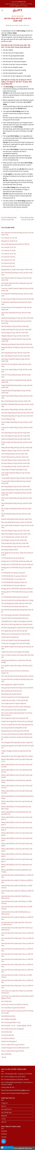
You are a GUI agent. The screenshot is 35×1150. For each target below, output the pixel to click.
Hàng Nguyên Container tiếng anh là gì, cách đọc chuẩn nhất (16, 340)
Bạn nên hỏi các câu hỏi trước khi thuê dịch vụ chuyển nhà (15, 672)
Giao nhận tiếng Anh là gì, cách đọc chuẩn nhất (15, 356)
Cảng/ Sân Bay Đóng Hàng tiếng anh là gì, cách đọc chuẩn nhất (16, 386)
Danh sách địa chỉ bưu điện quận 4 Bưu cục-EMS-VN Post (17, 971)
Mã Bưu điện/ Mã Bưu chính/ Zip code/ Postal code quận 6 (16, 845)
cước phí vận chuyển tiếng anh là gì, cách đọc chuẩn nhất (17, 428)
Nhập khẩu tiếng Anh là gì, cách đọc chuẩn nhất (15, 534)
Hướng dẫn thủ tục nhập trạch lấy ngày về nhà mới (16, 621)
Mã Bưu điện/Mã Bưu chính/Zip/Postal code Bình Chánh (16, 781)
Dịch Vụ (3, 1106)
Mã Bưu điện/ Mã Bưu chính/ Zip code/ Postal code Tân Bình (16, 792)
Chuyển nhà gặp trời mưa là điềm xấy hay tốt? (15, 1048)
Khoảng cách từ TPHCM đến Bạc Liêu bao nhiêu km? (17, 564)
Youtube (3, 1137)
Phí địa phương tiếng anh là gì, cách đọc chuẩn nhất (17, 416)
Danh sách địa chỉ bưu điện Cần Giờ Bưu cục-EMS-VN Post (17, 892)
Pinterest (4, 1134)
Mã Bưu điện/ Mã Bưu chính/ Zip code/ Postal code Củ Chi (16, 760)
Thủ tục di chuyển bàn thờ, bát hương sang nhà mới (17, 724)
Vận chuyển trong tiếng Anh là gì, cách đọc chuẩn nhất (16, 510)
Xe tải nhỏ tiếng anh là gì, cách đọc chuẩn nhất (15, 460)
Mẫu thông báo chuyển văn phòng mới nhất (14, 718)
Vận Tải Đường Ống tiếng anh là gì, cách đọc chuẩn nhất (16, 274)
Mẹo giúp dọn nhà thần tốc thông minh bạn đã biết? (17, 688)
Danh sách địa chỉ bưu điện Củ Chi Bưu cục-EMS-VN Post (17, 881)
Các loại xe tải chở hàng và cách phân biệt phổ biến (16, 734)
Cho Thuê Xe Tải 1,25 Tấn (9, 238)
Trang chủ (4, 1103)
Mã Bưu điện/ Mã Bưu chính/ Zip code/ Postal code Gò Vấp (16, 802)
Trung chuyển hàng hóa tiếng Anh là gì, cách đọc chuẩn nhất (16, 482)
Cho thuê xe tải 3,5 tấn (8, 263)
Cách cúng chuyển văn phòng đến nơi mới (14, 728)
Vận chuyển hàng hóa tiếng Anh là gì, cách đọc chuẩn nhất (17, 526)
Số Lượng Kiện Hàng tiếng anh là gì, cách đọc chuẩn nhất (17, 295)
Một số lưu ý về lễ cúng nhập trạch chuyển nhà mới (16, 624)
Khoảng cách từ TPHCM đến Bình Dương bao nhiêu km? (17, 593)
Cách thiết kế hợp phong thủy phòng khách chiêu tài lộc (17, 611)
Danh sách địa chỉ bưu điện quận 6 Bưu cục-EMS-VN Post (17, 960)
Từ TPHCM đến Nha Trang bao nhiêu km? (14, 576)
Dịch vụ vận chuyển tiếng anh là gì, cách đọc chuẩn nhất (16, 371)
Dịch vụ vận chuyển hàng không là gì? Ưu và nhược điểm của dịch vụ (16, 714)
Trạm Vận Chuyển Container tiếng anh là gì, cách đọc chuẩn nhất (17, 289)
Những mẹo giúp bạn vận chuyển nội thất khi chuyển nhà (17, 747)
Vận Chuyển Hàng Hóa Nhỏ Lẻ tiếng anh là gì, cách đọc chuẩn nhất (16, 284)
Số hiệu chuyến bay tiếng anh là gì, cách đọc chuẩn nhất (16, 443)
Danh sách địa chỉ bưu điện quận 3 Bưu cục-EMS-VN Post (17, 981)
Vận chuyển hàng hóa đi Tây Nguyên (12, 1029)
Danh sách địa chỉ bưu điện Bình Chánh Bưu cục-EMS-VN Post (16, 897)
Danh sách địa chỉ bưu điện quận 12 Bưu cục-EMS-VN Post (17, 934)
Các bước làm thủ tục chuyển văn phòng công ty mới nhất (17, 680)
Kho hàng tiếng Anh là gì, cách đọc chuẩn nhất (15, 546)
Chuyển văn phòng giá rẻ (9, 1041)
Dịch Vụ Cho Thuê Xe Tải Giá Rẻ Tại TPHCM (14, 1004)
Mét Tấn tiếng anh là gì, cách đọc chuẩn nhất (15, 326)
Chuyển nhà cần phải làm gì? (10, 637)
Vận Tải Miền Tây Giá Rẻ (8, 1019)
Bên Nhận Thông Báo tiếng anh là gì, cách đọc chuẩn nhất (17, 405)
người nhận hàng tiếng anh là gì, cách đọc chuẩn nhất (16, 314)
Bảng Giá (4, 1116)
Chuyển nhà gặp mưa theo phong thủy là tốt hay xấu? (16, 752)
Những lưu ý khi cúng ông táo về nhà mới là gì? (15, 634)
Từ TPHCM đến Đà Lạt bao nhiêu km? (12, 558)
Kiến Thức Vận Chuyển (17, 16)
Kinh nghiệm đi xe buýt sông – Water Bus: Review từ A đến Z (17, 554)
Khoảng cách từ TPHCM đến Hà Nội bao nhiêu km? (16, 561)
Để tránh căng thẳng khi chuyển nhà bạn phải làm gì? (17, 628)
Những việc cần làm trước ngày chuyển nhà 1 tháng (17, 756)
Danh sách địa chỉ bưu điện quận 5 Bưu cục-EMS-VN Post (17, 966)
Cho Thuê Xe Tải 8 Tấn (8, 257)
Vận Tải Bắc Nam (6, 1001)
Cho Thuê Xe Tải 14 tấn (8, 250)
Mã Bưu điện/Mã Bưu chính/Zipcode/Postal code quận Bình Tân (16, 813)
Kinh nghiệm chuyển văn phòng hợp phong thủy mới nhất (17, 648)
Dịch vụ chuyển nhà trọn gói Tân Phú (12, 1051)
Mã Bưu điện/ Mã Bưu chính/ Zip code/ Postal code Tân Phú (16, 787)
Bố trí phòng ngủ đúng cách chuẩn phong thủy (15, 615)
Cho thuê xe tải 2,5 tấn (8, 266)
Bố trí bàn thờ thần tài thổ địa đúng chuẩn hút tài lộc (17, 676)
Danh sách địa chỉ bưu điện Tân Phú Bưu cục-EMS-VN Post (16, 902)
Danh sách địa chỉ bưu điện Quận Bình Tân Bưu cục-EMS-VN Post (17, 929)
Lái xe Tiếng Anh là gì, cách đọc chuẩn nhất (14, 537)
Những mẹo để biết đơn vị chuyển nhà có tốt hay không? (16, 661)
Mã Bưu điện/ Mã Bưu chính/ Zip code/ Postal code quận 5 (16, 850)
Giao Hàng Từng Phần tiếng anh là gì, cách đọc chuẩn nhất (15, 360)
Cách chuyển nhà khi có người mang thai (13, 703)
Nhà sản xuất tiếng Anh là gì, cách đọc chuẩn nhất (16, 519)
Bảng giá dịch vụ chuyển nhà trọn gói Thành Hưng (16, 269)
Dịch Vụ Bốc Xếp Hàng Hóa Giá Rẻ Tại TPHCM (15, 244)
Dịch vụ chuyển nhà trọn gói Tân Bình (12, 1044)
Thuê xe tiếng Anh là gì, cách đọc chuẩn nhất (14, 543)
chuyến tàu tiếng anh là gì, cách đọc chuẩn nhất (15, 439)
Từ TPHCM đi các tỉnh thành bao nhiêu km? (14, 606)
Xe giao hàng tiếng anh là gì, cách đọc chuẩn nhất (16, 489)
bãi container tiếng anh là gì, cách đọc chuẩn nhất (16, 409)
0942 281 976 (8, 1148)
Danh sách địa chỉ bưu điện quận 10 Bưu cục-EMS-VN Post (17, 944)
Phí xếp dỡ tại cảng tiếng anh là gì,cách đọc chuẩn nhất (16, 303)
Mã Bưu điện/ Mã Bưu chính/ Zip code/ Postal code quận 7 (16, 839)
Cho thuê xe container (8, 1038)
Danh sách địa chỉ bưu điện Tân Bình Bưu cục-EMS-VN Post (17, 908)
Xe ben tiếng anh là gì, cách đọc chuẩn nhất (14, 454)
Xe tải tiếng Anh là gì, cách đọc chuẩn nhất (14, 540)
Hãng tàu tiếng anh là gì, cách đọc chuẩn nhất (15, 336)
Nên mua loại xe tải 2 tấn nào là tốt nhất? (13, 710)
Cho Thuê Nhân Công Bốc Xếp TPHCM (13, 1008)
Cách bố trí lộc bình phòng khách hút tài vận (14, 618)
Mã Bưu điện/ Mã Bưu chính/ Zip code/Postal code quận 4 (16, 855)
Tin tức (3, 1119)
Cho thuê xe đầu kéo (7, 1035)
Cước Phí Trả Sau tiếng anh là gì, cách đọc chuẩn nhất (16, 376)
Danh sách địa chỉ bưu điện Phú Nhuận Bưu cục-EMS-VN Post (16, 913)
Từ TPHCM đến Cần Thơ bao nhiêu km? (13, 585)
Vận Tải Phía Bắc (6, 1054)
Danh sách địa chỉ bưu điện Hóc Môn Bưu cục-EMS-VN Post (16, 887)
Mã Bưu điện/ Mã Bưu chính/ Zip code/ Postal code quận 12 (16, 818)
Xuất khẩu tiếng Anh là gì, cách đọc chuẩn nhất (15, 531)
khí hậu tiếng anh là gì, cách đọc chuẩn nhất (14, 333)
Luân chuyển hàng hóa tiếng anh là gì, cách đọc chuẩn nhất (15, 474)
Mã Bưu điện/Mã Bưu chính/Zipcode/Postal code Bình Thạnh (16, 808)
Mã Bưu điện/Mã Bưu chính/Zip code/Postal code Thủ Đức (16, 871)
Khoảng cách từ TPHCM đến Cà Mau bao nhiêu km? (17, 589)
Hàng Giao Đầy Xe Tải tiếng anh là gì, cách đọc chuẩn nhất (17, 348)
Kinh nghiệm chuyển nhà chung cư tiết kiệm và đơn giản (16, 667)
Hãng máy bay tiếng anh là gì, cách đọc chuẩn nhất (16, 344)
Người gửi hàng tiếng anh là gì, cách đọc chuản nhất (17, 318)
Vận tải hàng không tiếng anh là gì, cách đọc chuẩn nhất (16, 423)
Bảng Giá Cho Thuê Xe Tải (9, 241)
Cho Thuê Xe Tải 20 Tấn (8, 247)
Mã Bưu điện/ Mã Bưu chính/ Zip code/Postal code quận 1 (16, 866)
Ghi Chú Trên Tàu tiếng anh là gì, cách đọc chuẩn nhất (16, 365)
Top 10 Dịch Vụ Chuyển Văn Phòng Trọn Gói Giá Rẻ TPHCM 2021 (16, 992)
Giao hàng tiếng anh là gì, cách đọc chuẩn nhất (15, 486)
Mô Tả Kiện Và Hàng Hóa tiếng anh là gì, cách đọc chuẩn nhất (16, 322)
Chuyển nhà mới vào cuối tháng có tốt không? (15, 652)
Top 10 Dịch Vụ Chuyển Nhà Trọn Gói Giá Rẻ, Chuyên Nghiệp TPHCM (17, 997)
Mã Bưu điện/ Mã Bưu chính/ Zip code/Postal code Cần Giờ (16, 771)
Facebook (4, 1131)
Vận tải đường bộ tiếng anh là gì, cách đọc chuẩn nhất (16, 515)
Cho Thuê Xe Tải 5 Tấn (8, 260)
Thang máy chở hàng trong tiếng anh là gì (14, 469)
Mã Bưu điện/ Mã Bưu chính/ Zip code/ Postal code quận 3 (16, 860)
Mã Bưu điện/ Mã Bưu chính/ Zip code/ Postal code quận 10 (16, 829)
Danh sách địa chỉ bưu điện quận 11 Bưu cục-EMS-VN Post (17, 939)
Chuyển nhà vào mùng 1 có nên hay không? (14, 700)
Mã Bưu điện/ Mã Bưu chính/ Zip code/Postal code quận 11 (16, 823)
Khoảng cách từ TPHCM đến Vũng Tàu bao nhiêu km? (16, 569)
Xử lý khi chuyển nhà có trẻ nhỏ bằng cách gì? (15, 697)
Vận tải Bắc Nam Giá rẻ (8, 1016)
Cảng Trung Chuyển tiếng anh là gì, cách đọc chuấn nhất (17, 397)
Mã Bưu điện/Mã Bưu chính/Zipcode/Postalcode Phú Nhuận (17, 797)
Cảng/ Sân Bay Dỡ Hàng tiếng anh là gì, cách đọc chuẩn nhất (16, 392)
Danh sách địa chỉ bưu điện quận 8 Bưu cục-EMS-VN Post (17, 950)
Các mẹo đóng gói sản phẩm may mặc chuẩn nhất (16, 603)
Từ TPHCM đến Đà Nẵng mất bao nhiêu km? (14, 597)
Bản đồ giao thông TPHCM (9, 550)
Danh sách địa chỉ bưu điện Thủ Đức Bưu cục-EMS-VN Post (16, 976)
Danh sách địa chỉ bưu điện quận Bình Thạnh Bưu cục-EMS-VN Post (16, 923)
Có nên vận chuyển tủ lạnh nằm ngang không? (15, 640)
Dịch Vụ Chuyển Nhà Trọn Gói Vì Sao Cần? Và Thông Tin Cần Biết (17, 1012)
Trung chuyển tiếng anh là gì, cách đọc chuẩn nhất (16, 478)
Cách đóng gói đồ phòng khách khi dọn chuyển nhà (17, 742)
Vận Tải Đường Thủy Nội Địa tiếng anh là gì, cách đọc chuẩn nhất (17, 234)
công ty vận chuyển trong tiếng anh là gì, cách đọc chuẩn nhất (16, 381)
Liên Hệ (3, 1057)
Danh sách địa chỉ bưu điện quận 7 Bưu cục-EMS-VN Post (17, 955)
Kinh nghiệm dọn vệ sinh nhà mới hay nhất (14, 631)
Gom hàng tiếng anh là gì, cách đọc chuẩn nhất (15, 433)
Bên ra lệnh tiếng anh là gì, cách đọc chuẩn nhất (15, 401)
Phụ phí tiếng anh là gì (8, 419)
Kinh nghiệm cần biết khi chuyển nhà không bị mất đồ (16, 738)
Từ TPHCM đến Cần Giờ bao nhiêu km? (13, 573)
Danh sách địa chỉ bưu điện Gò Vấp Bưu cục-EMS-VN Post (17, 918)
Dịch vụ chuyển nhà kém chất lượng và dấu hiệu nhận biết (17, 656)
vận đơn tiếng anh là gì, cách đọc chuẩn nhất (14, 457)
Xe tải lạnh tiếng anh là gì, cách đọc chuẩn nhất (15, 463)
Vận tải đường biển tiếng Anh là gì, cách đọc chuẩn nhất (16, 504)
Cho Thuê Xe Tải (6, 1109)
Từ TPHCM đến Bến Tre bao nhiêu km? (13, 579)
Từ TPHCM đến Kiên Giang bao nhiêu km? (14, 582)
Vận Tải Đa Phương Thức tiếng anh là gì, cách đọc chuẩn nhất (16, 279)
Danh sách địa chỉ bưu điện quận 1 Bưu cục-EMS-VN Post (17, 987)
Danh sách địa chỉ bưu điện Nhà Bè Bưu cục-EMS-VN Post (17, 876)
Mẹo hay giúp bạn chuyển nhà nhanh (12, 684)
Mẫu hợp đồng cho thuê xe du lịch (11, 691)
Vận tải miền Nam (6, 1032)
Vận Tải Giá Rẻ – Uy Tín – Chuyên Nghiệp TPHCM (16, 1025)
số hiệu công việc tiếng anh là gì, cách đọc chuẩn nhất (17, 299)
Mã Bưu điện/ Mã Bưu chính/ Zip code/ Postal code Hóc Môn (16, 766)
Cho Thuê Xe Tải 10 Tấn (8, 254)
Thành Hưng (26, 25)
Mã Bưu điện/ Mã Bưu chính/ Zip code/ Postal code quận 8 (16, 834)
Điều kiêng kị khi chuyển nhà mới (11, 694)
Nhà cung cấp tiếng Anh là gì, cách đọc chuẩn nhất (16, 522)
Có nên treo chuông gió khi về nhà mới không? (15, 643)
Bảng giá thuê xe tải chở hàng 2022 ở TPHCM (15, 731)
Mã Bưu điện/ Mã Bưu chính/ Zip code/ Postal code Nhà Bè (16, 776)
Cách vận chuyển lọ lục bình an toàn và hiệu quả (15, 707)
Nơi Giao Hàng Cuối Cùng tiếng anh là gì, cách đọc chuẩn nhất (16, 308)
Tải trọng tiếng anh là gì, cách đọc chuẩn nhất (15, 466)
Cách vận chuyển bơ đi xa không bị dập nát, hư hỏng (17, 600)
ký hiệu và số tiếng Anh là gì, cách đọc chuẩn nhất (16, 329)
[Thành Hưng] (17, 10)
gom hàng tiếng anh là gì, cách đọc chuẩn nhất (15, 353)
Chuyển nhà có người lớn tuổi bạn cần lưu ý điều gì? (17, 721)
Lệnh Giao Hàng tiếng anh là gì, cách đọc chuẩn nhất (17, 413)
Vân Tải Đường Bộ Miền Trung (10, 1022)
